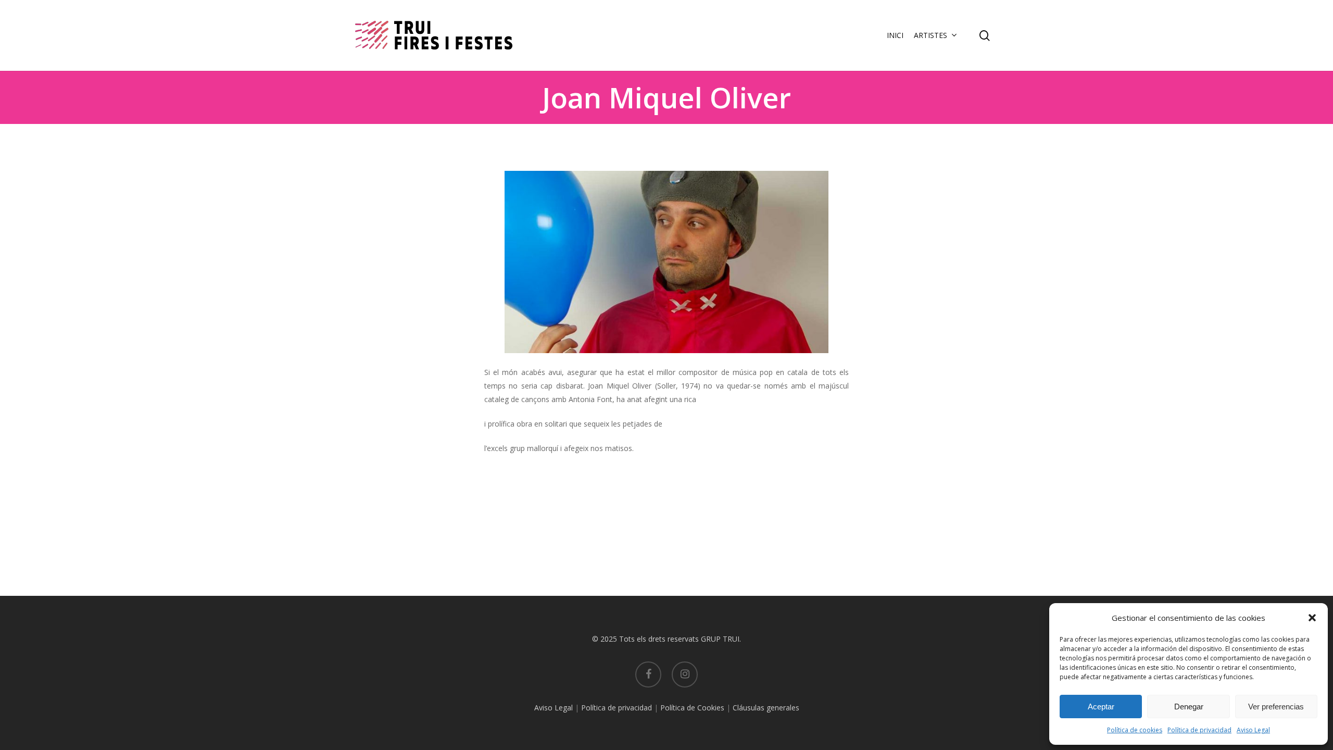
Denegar (1188, 706)
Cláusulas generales (766, 707)
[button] (1312, 617)
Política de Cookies (692, 707)
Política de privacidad (1199, 730)
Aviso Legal (1253, 730)
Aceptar (1101, 706)
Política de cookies (1134, 730)
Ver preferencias (1276, 706)
